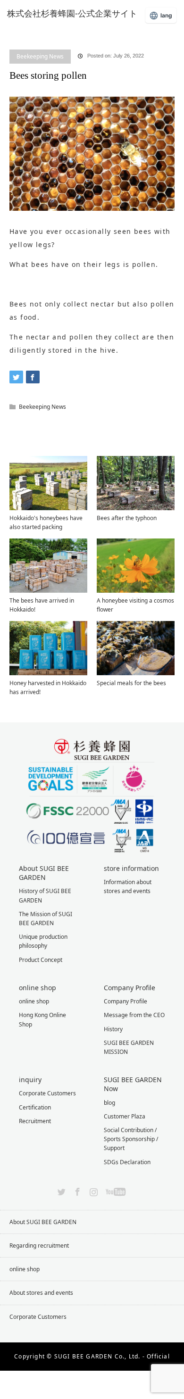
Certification (35, 1107)
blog (35, 36)
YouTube (114, 1190)
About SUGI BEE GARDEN (42, 1222)
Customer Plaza (124, 1116)
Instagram (92, 1190)
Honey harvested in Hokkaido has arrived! (47, 687)
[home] (12, 29)
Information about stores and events (127, 886)
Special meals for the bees (131, 683)
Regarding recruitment (39, 1246)
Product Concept (40, 960)
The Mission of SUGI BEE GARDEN (45, 918)
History (113, 1029)
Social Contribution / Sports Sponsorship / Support (131, 1139)
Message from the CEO (134, 1015)
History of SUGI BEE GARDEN (45, 895)
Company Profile (125, 1001)
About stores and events (41, 1293)
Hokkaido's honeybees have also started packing (46, 522)
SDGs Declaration (127, 1162)
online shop (34, 1001)
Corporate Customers (47, 1093)
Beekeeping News (40, 56)
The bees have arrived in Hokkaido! (41, 604)
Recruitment (35, 1121)
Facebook (76, 1190)
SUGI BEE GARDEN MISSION (129, 1047)
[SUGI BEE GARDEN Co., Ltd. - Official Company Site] (78, 13)
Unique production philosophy (43, 941)
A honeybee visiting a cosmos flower (135, 604)
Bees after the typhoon (127, 518)
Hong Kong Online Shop (42, 1019)
